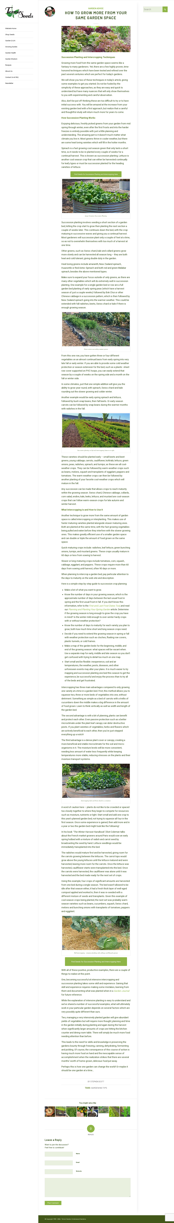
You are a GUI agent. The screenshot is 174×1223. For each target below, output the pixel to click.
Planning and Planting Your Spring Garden (89, 609)
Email (77, 1162)
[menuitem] (19, 29)
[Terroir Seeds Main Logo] (19, 11)
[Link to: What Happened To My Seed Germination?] (93, 1111)
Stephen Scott (97, 1081)
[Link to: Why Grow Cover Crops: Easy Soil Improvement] (71, 1111)
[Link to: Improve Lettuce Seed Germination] (125, 1111)
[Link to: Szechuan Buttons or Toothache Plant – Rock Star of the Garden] (82, 1111)
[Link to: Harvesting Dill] (103, 1109)
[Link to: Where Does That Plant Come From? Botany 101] (50, 1111)
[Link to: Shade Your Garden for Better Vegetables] (60, 1111)
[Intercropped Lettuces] (96, 39)
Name (78, 1153)
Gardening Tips (99, 1088)
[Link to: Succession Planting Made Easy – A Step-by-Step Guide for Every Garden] (114, 1111)
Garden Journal (121, 991)
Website (79, 1171)
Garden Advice (96, 8)
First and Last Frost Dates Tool (104, 605)
